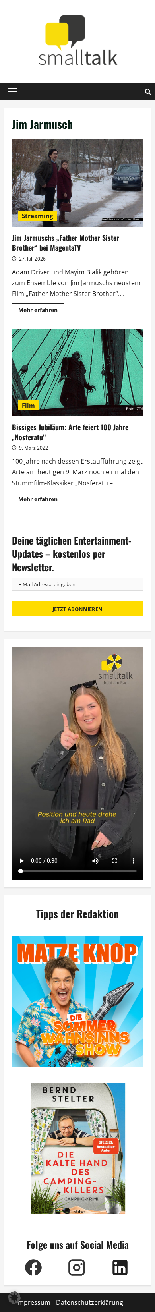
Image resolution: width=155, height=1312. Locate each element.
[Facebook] (33, 1267)
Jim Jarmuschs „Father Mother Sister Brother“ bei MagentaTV (77, 183)
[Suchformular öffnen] (148, 91)
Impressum (33, 1302)
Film (28, 405)
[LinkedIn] (120, 1267)
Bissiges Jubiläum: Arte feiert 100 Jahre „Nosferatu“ (77, 372)
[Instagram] (77, 1267)
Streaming (37, 216)
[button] (12, 91)
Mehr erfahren (41, 311)
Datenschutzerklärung (89, 1302)
